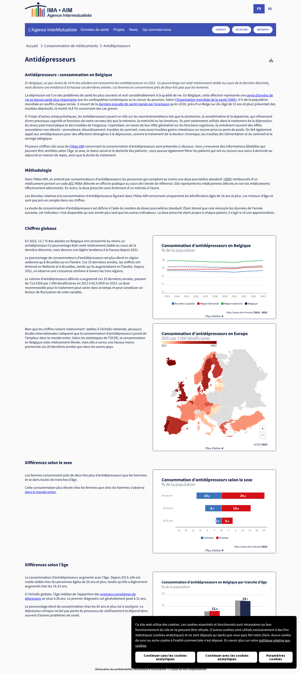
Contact (221, 29)
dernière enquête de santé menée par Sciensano (133, 104)
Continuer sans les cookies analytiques (165, 657)
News (133, 29)
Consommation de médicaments (71, 45)
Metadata (263, 29)
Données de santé (95, 29)
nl (270, 9)
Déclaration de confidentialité (113, 669)
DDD (227, 179)
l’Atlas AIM (76, 146)
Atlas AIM (241, 29)
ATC (71, 183)
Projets (118, 29)
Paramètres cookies (275, 657)
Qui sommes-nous (157, 29)
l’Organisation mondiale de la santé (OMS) (205, 100)
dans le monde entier (40, 492)
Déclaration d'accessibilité (150, 669)
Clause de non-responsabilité (188, 669)
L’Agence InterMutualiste (52, 29)
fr (259, 9)
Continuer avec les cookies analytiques (227, 657)
